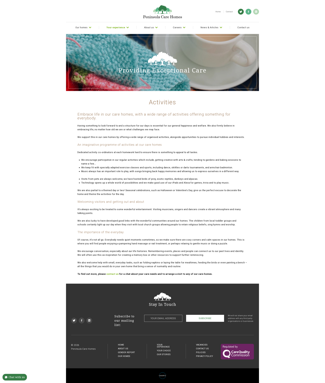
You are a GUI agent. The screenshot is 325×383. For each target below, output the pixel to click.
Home (218, 12)
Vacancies (202, 345)
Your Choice (164, 350)
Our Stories (164, 354)
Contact (229, 12)
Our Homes (124, 356)
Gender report (126, 352)
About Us (123, 348)
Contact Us (202, 348)
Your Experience (163, 346)
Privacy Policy (204, 356)
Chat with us (17, 377)
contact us (112, 274)
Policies (201, 352)
